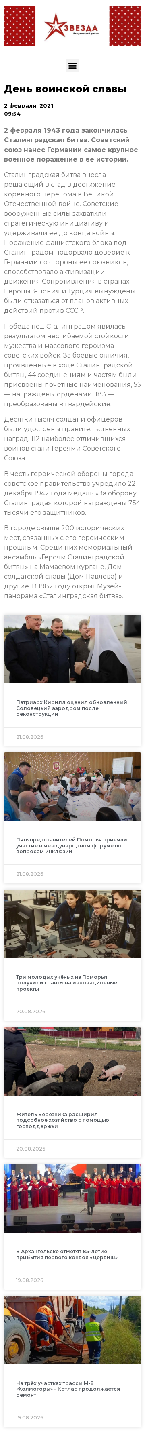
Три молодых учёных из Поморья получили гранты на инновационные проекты (66, 983)
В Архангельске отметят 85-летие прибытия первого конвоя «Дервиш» (67, 1254)
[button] (72, 65)
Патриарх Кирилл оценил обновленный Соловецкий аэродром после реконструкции (71, 708)
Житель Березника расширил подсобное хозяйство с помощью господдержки (62, 1120)
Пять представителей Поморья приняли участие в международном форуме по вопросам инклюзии (71, 845)
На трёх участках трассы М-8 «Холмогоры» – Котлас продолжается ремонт (68, 1389)
